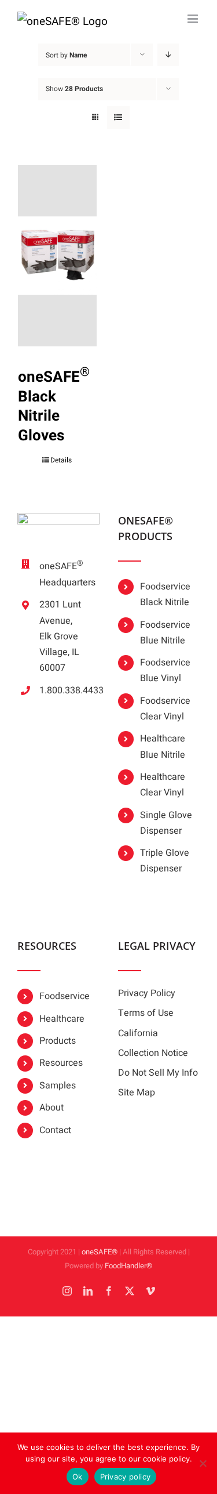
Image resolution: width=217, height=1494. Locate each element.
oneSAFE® (99, 1251)
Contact (55, 1130)
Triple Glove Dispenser (164, 861)
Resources (61, 1063)
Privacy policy (125, 1476)
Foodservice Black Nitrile (165, 594)
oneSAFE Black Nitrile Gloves (54, 406)
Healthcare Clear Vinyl (162, 785)
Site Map (136, 1092)
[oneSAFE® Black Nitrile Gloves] (57, 255)
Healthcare (61, 1019)
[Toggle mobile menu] (193, 19)
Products (57, 1041)
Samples (57, 1086)
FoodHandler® (128, 1265)
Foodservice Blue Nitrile (165, 632)
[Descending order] (168, 55)
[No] (202, 1463)
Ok (77, 1476)
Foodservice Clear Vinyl (165, 709)
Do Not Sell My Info (158, 1073)
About (51, 1108)
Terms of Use (146, 1013)
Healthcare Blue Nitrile (162, 746)
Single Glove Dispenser (166, 823)
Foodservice (64, 996)
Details (61, 460)
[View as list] (118, 117)
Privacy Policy (146, 993)
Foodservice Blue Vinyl (165, 670)
